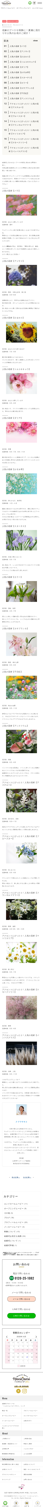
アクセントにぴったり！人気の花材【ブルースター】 (24, 114)
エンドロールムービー (14, 1203)
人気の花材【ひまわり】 (20, 56)
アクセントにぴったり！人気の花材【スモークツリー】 (24, 140)
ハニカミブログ (28, 1449)
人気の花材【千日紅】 (19, 93)
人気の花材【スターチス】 (21, 77)
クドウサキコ (21, 1121)
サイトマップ (6, 1479)
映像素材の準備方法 (8, 1454)
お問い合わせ (28, 1479)
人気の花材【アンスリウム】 (22, 98)
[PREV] (7, 1336)
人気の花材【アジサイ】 (20, 51)
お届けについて (7, 1469)
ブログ (7, 1217)
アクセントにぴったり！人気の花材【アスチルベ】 (24, 105)
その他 (7, 1213)
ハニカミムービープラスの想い (10, 1427)
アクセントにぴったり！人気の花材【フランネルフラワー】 (24, 123)
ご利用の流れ (28, 1438)
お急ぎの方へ (28, 1420)
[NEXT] (36, 1336)
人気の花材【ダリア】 (19, 66)
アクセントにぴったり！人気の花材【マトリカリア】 (24, 131)
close (35, 40)
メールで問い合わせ (21, 1299)
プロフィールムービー (8, 8)
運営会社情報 (28, 1474)
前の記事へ (16, 1177)
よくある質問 (28, 1454)
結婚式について (11, 1240)
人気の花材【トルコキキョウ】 (23, 61)
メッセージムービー (13, 1226)
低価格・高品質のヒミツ (9, 1444)
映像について (10, 1231)
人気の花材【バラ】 (18, 45)
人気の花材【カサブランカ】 (22, 87)
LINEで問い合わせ (21, 1315)
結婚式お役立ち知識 (13, 1236)
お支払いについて (29, 1464)
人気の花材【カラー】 (19, 82)
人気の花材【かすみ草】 (20, 72)
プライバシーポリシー (9, 1474)
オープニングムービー (24, 8)
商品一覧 (5, 1410)
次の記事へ (27, 1177)
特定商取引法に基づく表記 (10, 1464)
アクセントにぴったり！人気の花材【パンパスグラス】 (24, 149)
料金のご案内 (28, 1444)
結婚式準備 (9, 1245)
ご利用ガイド (6, 1438)
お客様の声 (5, 1449)
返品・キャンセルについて (32, 1469)
